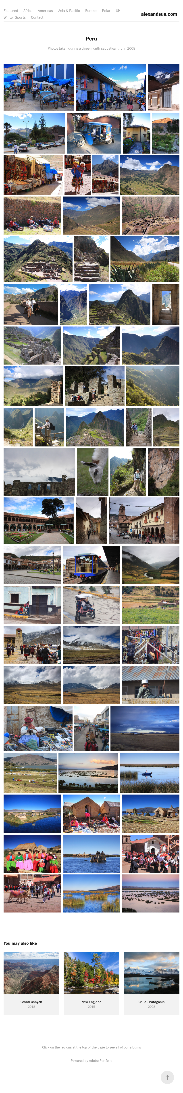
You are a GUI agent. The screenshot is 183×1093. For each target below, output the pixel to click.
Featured (11, 10)
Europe (91, 10)
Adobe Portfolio (100, 1061)
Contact (37, 17)
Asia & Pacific (69, 10)
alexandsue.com (158, 14)
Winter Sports (15, 17)
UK (118, 10)
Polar (106, 10)
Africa (28, 10)
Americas (45, 10)
